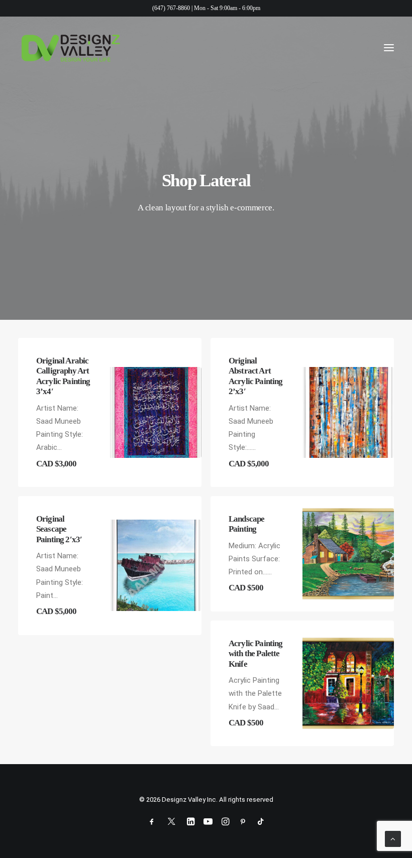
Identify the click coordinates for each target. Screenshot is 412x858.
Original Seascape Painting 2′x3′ (59, 529)
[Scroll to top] (393, 838)
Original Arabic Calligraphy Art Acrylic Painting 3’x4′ (63, 376)
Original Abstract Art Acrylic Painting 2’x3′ (255, 376)
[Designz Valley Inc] (71, 47)
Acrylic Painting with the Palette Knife (255, 654)
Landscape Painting (246, 524)
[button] (389, 48)
